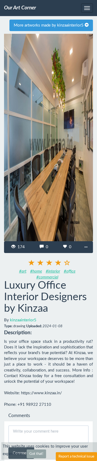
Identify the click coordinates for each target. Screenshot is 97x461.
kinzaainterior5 (23, 320)
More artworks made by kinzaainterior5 (49, 25)
